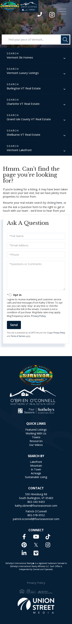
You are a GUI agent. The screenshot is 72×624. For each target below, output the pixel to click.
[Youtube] (36, 536)
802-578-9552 (36, 515)
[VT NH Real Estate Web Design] (36, 606)
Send (14, 325)
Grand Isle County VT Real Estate (29, 119)
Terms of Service (18, 336)
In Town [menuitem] (36, 469)
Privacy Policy (38, 316)
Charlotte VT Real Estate (23, 104)
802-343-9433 (40, 15)
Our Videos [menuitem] (36, 445)
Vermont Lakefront (19, 150)
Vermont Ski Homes (20, 57)
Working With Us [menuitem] (36, 433)
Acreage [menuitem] (36, 473)
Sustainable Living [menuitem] (36, 477)
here (59, 202)
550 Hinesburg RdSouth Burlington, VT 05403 (36, 496)
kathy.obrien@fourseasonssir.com (36, 505)
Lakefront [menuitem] (36, 462)
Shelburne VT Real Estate (23, 134)
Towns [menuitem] (36, 437)
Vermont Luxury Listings (23, 73)
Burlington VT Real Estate (24, 88)
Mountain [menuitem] (36, 465)
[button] (65, 39)
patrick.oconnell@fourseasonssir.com (36, 519)
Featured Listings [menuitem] (36, 429)
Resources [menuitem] (36, 441)
